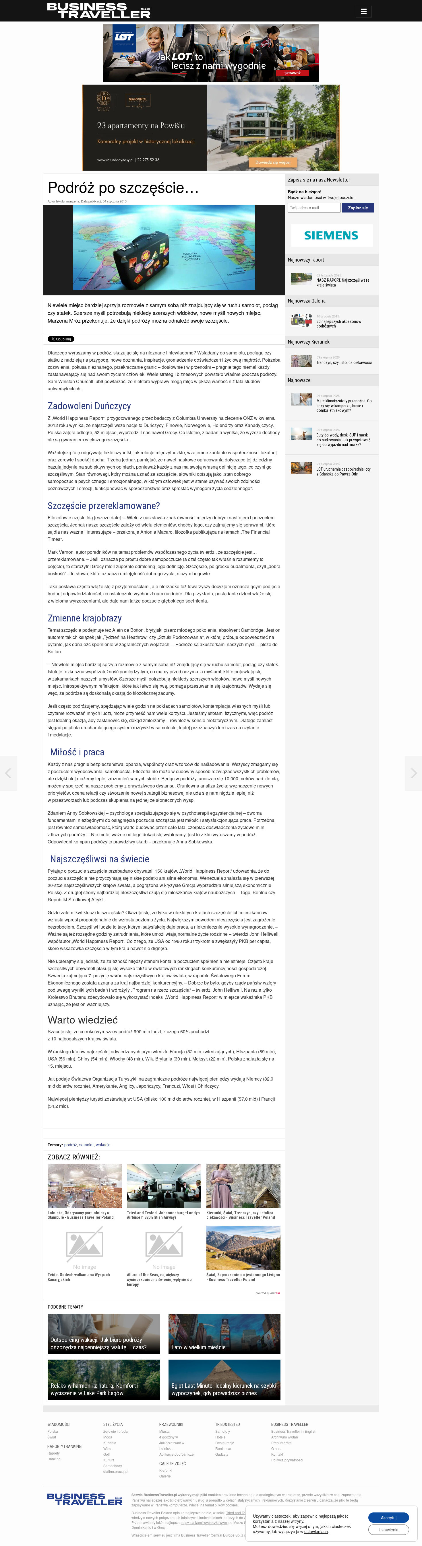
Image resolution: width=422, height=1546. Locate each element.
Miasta (164, 1431)
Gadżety (221, 1454)
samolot (86, 1144)
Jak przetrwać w (171, 1442)
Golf (106, 1454)
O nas (275, 1448)
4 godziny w (168, 1436)
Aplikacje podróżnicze (176, 1454)
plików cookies (226, 1504)
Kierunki (165, 1470)
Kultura (109, 1459)
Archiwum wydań (284, 1436)
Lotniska (166, 1448)
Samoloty (222, 1431)
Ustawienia (388, 1530)
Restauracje (224, 1442)
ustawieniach (316, 1531)
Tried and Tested (239, 1512)
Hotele (220, 1436)
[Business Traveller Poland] (99, 10)
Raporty (53, 1453)
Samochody (112, 1465)
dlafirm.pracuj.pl (115, 1471)
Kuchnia (109, 1442)
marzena (72, 201)
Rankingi (54, 1458)
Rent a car (223, 1448)
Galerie (165, 1475)
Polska (52, 1431)
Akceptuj (388, 1517)
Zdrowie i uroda (115, 1431)
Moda (107, 1436)
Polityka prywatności (287, 1459)
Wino (107, 1448)
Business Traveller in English (293, 1431)
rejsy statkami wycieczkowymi (204, 1522)
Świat (51, 1436)
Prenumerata (281, 1442)
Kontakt (277, 1454)
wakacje (103, 1144)
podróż (70, 1144)
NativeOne (164, 1293)
